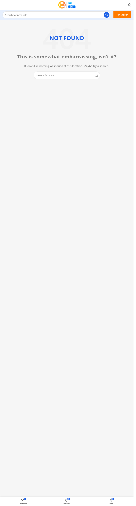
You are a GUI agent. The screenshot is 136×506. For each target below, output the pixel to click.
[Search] (106, 15)
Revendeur (122, 14)
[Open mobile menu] (4, 5)
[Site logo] (67, 4)
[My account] (129, 5)
